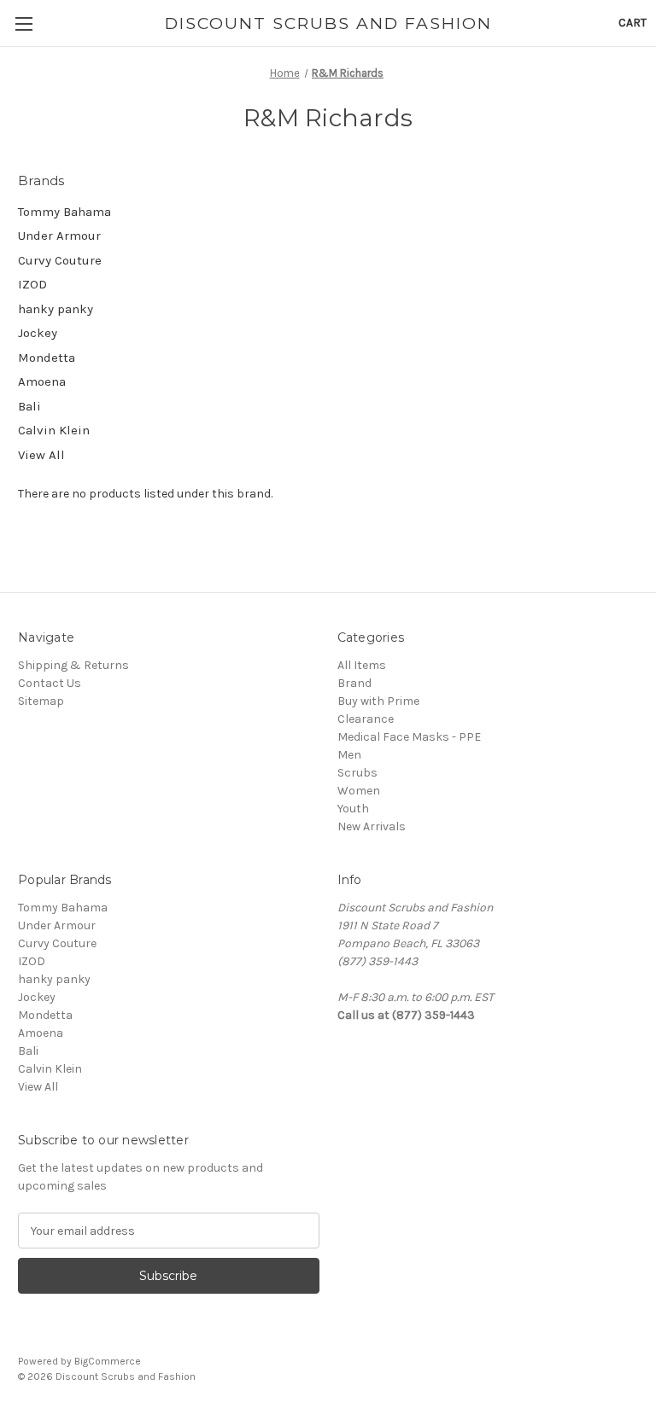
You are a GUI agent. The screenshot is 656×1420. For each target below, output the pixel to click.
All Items (361, 665)
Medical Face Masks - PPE (409, 737)
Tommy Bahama (64, 211)
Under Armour (59, 235)
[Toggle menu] (23, 23)
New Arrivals (371, 826)
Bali (29, 406)
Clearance (365, 719)
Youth (353, 808)
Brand (354, 683)
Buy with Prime (378, 701)
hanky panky (55, 309)
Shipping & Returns (73, 665)
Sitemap (41, 701)
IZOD (32, 284)
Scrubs (357, 772)
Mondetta (46, 357)
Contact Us (49, 683)
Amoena (42, 381)
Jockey (37, 332)
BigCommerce (107, 1361)
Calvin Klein (54, 430)
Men (349, 755)
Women (358, 790)
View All (41, 455)
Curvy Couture (60, 260)
